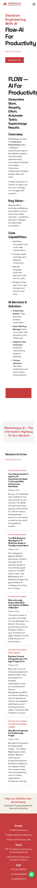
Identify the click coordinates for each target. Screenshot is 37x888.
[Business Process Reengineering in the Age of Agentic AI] (18, 681)
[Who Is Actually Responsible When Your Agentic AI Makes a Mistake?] (18, 619)
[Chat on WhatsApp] (31, 874)
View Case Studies (13, 51)
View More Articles (13, 459)
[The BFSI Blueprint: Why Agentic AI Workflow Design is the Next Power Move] (18, 561)
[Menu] (34, 4)
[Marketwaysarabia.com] (12, 4)
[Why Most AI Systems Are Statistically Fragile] (18, 751)
